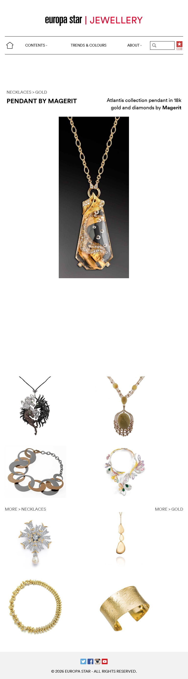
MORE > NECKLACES (25, 509)
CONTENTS (35, 45)
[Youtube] (105, 661)
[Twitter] (83, 661)
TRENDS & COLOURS (88, 45)
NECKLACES (19, 92)
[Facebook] (90, 661)
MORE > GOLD (169, 509)
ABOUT (133, 45)
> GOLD (39, 92)
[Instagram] (97, 661)
